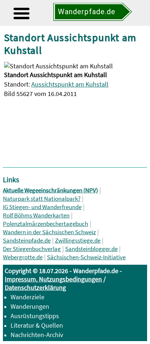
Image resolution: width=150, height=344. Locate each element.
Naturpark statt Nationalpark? (41, 199)
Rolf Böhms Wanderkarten (36, 215)
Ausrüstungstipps (35, 316)
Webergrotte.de (23, 257)
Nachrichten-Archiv (37, 335)
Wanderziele (27, 297)
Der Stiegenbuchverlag (32, 249)
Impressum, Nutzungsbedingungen (53, 279)
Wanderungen (30, 306)
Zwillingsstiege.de (77, 240)
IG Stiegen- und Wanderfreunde (42, 207)
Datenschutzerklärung (35, 287)
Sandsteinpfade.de (27, 240)
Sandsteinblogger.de (91, 249)
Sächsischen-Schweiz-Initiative (86, 257)
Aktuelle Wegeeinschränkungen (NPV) (50, 190)
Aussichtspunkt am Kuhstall (69, 84)
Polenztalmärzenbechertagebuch (45, 224)
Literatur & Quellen (37, 325)
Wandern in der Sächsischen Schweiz (49, 232)
